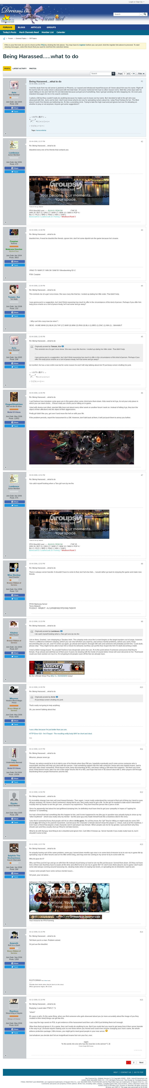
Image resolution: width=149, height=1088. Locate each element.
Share (16, 108)
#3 (142, 230)
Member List (48, 32)
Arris (14, 92)
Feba (13, 760)
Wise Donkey (14, 575)
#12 (141, 792)
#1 (142, 81)
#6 (142, 393)
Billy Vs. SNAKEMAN (59, 676)
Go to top (138, 1072)
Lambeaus (14, 153)
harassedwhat (41, 130)
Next (141, 1063)
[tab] (7, 68)
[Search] (145, 14)
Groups (51, 27)
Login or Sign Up (135, 2)
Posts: (12, 104)
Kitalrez (14, 633)
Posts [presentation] (7, 68)
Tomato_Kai (14, 297)
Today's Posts (9, 32)
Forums (7, 27)
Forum (10, 38)
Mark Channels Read (29, 32)
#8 (142, 564)
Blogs (21, 27)
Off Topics (33, 38)
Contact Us (126, 1072)
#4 (142, 286)
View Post (63, 346)
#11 (141, 749)
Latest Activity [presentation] (19, 68)
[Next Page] (134, 73)
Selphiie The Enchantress (14, 856)
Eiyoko (14, 803)
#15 (141, 1000)
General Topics (21, 38)
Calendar (61, 32)
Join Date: (10, 102)
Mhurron (14, 698)
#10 (141, 687)
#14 (141, 932)
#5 (142, 337)
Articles (36, 27)
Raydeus (14, 1011)
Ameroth (14, 943)
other (46, 980)
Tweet (15, 111)
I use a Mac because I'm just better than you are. (48, 730)
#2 (142, 142)
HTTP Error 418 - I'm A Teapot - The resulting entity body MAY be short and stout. (60, 734)
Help (115, 1072)
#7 (142, 475)
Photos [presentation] (32, 68)
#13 (141, 844)
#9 (142, 622)
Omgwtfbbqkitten (14, 404)
